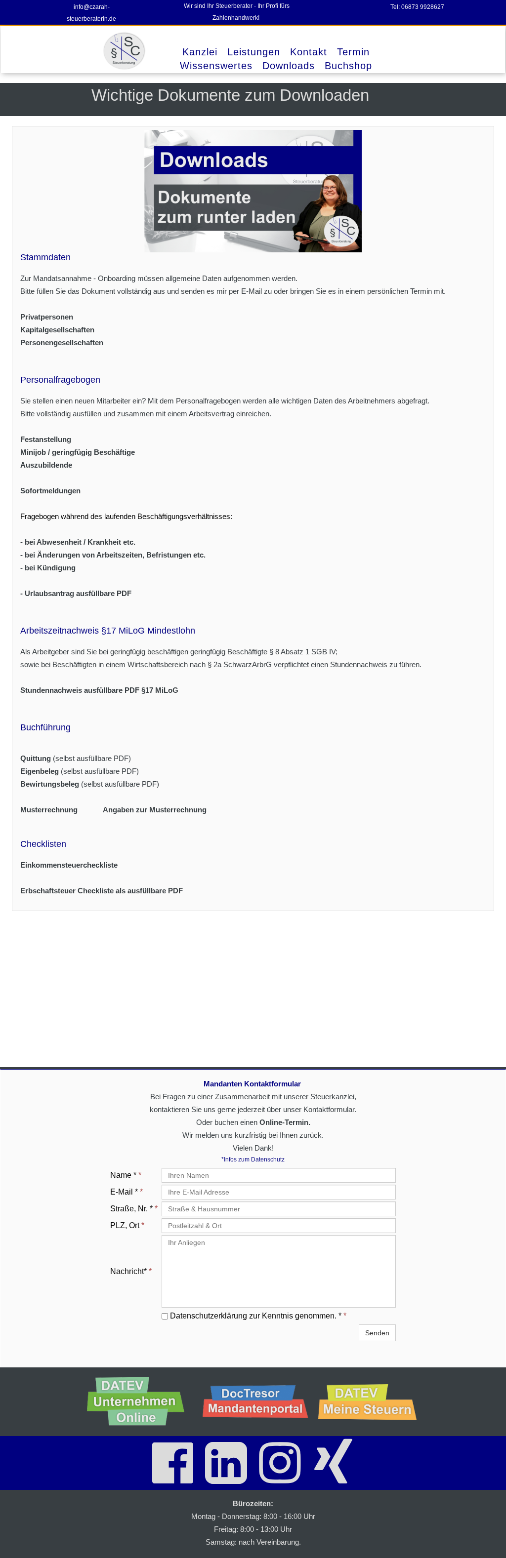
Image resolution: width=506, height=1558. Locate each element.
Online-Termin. (284, 1122)
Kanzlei (199, 51)
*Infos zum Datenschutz (253, 1159)
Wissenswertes (216, 65)
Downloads (288, 65)
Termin (353, 51)
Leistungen (253, 51)
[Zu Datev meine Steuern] (371, 1401)
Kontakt (308, 51)
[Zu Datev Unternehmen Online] (140, 1402)
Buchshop (348, 65)
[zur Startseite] (125, 51)
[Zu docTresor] (255, 1401)
